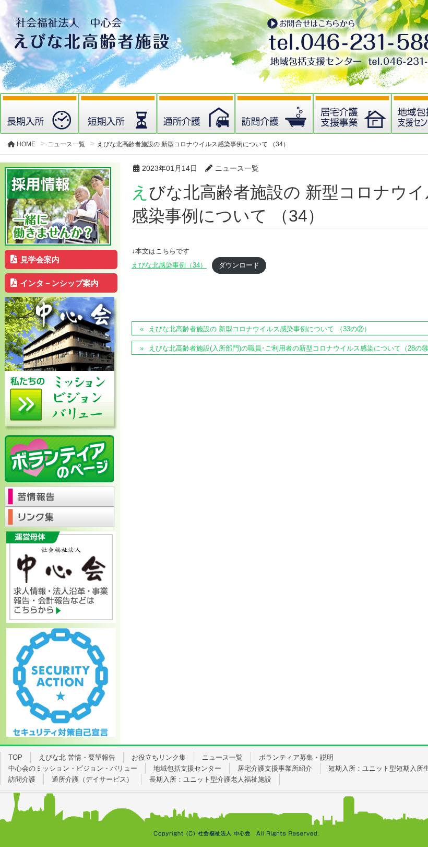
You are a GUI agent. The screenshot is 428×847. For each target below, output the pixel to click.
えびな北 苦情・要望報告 (77, 757)
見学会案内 (40, 259)
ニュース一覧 (222, 757)
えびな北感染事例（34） (169, 265)
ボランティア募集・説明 (296, 757)
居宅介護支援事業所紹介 (274, 768)
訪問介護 (21, 779)
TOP (15, 757)
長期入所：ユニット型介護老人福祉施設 (210, 779)
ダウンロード (239, 265)
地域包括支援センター (187, 768)
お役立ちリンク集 (159, 757)
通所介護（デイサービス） (92, 779)
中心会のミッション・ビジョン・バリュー (72, 768)
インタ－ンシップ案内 (59, 283)
